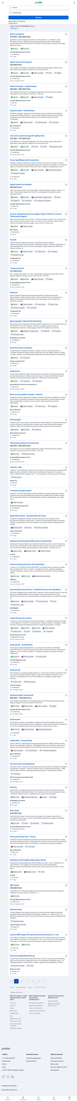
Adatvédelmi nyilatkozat (9, 1090)
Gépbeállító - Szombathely (21, 740)
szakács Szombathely (35, 1008)
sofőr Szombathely (34, 1013)
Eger (11, 1016)
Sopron (12, 1008)
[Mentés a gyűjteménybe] (66, 34)
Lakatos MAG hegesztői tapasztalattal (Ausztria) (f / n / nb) (34, 935)
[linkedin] (12, 1077)
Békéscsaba (13, 1010)
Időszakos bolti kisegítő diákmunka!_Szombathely (31, 541)
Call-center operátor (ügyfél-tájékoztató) (27, 136)
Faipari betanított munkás (21, 618)
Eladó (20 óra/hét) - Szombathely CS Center (28, 516)
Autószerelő (15, 670)
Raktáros (13, 293)
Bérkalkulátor (55, 1070)
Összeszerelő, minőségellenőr (22, 764)
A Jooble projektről (8, 1058)
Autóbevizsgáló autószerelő (21, 695)
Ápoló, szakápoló (17, 34)
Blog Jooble (54, 1064)
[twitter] (8, 1077)
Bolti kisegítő (15, 420)
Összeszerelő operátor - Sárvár (23, 837)
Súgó (4, 1067)
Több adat (13, 28)
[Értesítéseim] (74, 2)
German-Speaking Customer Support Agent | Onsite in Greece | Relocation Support (36, 215)
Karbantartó (15, 371)
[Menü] (3, 2)
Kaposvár (12, 1005)
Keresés (38, 17)
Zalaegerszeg (14, 1013)
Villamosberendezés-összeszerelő (24, 443)
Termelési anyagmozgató (20, 491)
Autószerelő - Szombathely (21, 645)
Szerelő (13, 240)
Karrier (4, 1064)
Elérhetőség (6, 1061)
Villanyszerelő (16, 909)
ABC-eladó (14, 885)
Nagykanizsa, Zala (15, 1018)
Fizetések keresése (57, 1061)
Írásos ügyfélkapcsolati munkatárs (24, 160)
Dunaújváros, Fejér (15, 1021)
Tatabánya (13, 1003)
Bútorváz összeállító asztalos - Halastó (26, 394)
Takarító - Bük (16, 467)
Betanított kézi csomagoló (21, 348)
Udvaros (13, 787)
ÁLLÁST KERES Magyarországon (13, 1070)
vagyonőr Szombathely (36, 1005)
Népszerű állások (53, 1001)
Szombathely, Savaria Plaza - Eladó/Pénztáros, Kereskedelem (35, 589)
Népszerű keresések (16, 992)
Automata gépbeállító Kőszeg (22, 956)
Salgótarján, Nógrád (16, 1028)
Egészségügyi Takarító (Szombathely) (26, 321)
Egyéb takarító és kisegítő (21, 62)
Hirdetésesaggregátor (33, 1058)
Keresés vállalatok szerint (59, 1067)
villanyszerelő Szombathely (37, 1010)
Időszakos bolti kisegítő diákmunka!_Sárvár (28, 860)
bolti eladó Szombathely (36, 1003)
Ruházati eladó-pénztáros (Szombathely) (27, 564)
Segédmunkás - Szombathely (22, 111)
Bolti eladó (14, 810)
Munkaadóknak (31, 1061)
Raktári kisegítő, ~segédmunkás (23, 86)
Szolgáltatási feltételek (9, 1086)
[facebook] (3, 1077)
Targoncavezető (17, 268)
